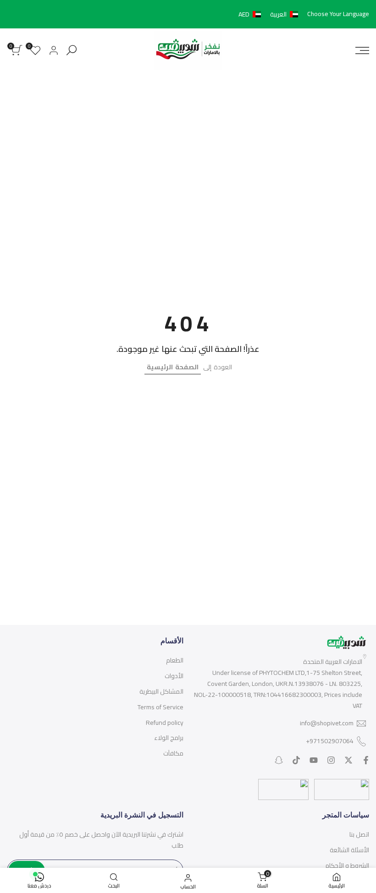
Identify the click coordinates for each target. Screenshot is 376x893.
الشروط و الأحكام (347, 865)
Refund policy (164, 723)
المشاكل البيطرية (161, 691)
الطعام (174, 660)
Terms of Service (160, 707)
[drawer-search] (71, 50)
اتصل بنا (359, 834)
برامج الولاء (168, 738)
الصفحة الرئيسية (173, 367)
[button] (270, 14)
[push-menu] (362, 50)
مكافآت (173, 753)
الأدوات (174, 676)
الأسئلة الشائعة (349, 850)
